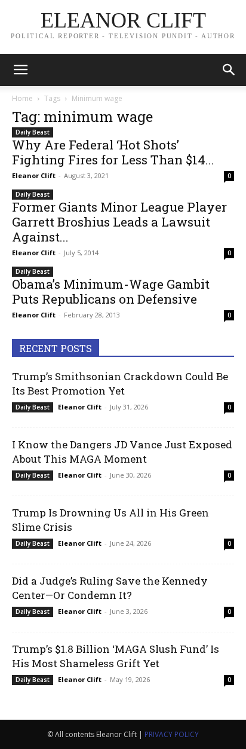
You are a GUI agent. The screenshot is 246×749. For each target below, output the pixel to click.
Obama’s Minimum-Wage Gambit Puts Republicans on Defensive (111, 291)
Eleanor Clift (34, 175)
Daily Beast (33, 132)
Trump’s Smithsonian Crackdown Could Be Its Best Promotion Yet (120, 383)
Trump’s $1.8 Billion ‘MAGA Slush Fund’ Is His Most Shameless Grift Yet (115, 656)
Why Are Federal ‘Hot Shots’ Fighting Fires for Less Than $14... (113, 152)
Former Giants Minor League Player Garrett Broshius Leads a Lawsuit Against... (119, 221)
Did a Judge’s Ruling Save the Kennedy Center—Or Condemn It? (110, 588)
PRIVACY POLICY (171, 734)
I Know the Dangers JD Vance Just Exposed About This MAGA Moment (122, 452)
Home (22, 98)
